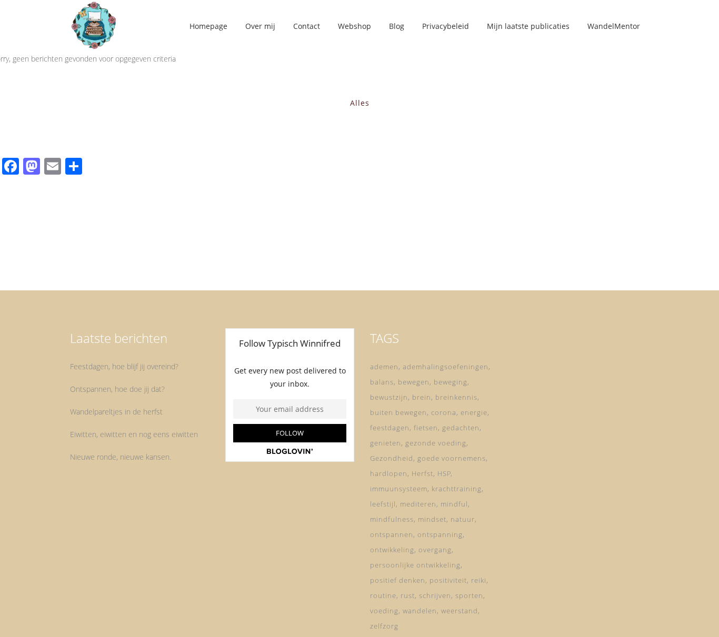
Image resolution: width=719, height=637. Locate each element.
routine (383, 595)
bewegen (414, 382)
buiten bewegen (398, 412)
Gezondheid (391, 458)
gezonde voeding (435, 443)
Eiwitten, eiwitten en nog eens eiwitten (134, 434)
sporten (469, 595)
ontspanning (440, 534)
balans (382, 382)
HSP (444, 473)
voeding (384, 610)
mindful (454, 504)
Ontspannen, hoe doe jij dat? (117, 389)
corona (443, 412)
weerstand (459, 610)
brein (421, 397)
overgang (435, 549)
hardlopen (388, 473)
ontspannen (391, 534)
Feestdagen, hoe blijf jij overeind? (124, 366)
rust (408, 595)
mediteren (418, 504)
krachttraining (457, 488)
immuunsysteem (398, 488)
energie (474, 412)
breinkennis (456, 397)
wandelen (420, 610)
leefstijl (383, 504)
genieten (385, 443)
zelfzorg (384, 626)
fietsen (426, 427)
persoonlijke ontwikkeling (415, 565)
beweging (450, 382)
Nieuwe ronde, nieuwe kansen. (120, 457)
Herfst (422, 473)
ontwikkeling (392, 549)
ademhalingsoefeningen (445, 366)
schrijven (435, 595)
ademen (384, 366)
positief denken (397, 580)
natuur (463, 519)
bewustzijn (389, 397)
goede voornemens (451, 458)
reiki (478, 580)
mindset (432, 519)
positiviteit (448, 580)
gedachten (461, 427)
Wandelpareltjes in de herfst (116, 412)
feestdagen (390, 427)
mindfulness (392, 519)
